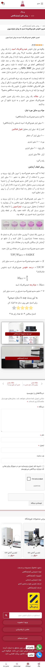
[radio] (31, 308)
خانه (32, 15)
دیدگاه (40, 406)
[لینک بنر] (22, 333)
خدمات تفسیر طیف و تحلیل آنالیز (29, 584)
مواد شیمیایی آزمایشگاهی (31, 572)
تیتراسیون (17, 207)
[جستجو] (6, 615)
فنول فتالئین (17, 129)
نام (42, 435)
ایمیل (41, 445)
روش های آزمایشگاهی (19, 15)
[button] (34, 547)
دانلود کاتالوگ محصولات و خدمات (29, 568)
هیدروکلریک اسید (19, 49)
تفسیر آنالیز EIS (34, 552)
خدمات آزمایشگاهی (34, 588)
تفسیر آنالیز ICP (11, 552)
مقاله (36, 96)
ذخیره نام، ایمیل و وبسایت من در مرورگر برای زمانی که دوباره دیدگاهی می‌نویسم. (23, 468)
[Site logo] (23, 3)
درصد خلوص (27, 267)
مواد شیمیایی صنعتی (33, 580)
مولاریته (32, 285)
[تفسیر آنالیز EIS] (34, 537)
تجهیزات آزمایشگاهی (33, 576)
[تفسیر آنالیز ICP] (11, 537)
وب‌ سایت (40, 456)
